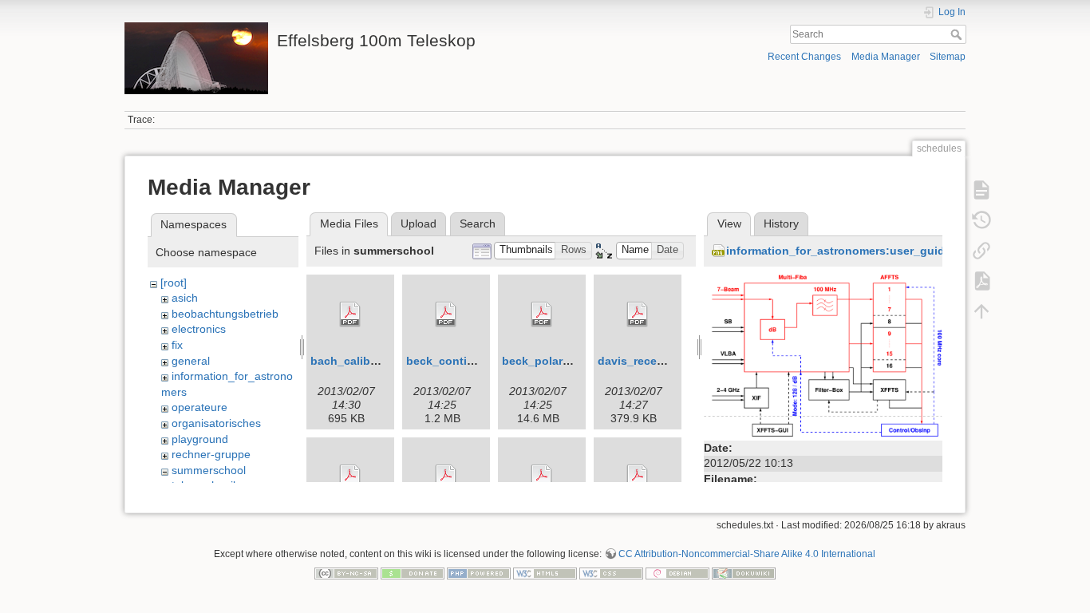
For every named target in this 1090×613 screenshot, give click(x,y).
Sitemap (948, 56)
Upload (418, 223)
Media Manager (885, 56)
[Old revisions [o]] (981, 220)
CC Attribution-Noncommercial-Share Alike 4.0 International (746, 554)
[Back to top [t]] (981, 311)
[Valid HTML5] (545, 573)
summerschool (209, 470)
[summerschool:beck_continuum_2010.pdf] (446, 314)
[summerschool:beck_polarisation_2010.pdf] (542, 314)
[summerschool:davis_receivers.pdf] (637, 314)
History (781, 223)
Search (958, 34)
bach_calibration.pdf (367, 360)
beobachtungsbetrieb (225, 313)
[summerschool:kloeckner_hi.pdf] (542, 477)
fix (177, 344)
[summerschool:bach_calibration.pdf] (350, 314)
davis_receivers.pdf (651, 360)
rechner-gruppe (211, 454)
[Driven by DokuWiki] (744, 573)
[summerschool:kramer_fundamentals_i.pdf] (637, 477)
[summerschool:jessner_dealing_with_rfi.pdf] (350, 477)
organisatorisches (216, 423)
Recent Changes (804, 56)
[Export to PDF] (981, 281)
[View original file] (823, 354)
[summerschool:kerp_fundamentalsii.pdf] (446, 477)
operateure (199, 407)
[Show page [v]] (981, 190)
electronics (199, 328)
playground (200, 439)
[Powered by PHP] (479, 573)
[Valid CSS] (611, 573)
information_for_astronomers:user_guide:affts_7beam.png (886, 250)
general (191, 360)
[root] (173, 282)
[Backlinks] (981, 250)
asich (185, 297)
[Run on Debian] (677, 573)
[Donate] (412, 573)
